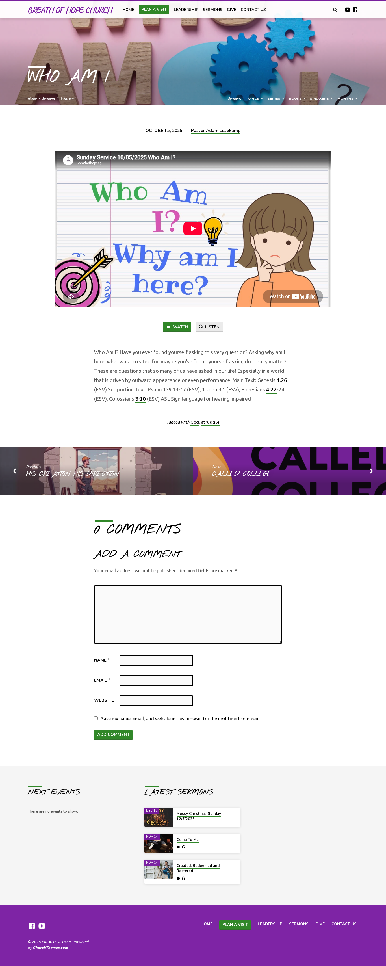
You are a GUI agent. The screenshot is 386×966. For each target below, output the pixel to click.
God (194, 422)
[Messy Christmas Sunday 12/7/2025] (158, 817)
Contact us (253, 9)
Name (102, 660)
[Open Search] (335, 10)
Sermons (212, 9)
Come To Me (188, 839)
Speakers (320, 98)
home (128, 9)
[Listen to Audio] (183, 847)
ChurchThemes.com (50, 947)
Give (231, 9)
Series (274, 98)
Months (345, 98)
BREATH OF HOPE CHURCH (69, 10)
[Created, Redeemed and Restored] (158, 869)
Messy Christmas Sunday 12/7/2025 (199, 816)
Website (104, 700)
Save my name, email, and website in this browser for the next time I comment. (181, 718)
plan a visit (154, 9)
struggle (210, 422)
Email (102, 680)
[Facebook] (355, 9)
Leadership (186, 9)
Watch (180, 327)
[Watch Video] (178, 847)
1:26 (282, 380)
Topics (253, 98)
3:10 (140, 398)
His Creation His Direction (72, 474)
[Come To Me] (158, 843)
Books (295, 98)
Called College (241, 474)
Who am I (68, 98)
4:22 (271, 389)
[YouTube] (347, 9)
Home (32, 98)
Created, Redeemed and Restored (198, 868)
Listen (212, 327)
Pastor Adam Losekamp (215, 130)
